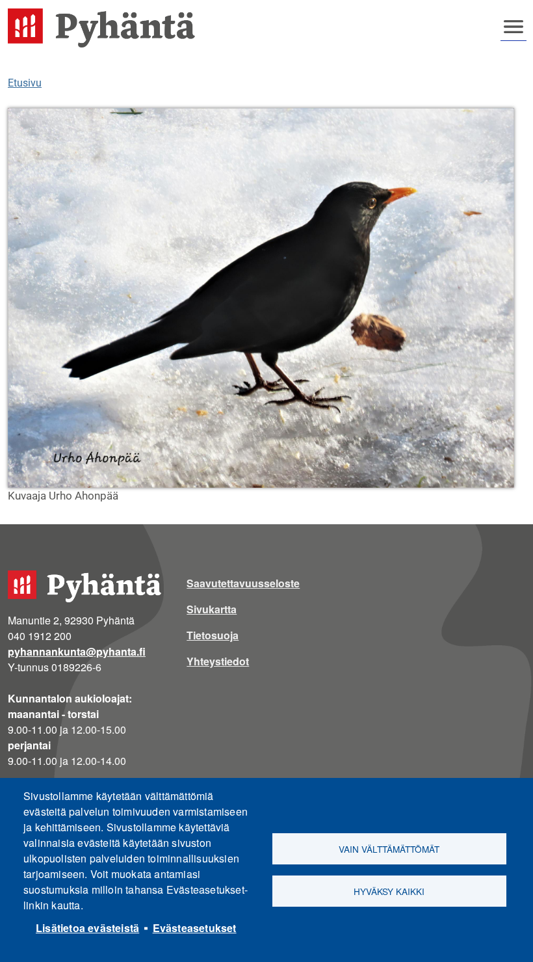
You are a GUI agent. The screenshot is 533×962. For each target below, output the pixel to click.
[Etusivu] (106, 28)
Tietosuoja (213, 635)
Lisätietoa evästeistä (87, 927)
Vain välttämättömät (389, 848)
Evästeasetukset (195, 927)
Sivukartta (212, 609)
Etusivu (25, 83)
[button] (261, 298)
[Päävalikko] (513, 26)
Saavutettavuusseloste (243, 583)
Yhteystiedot (218, 661)
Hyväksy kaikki (389, 891)
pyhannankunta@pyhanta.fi (77, 651)
